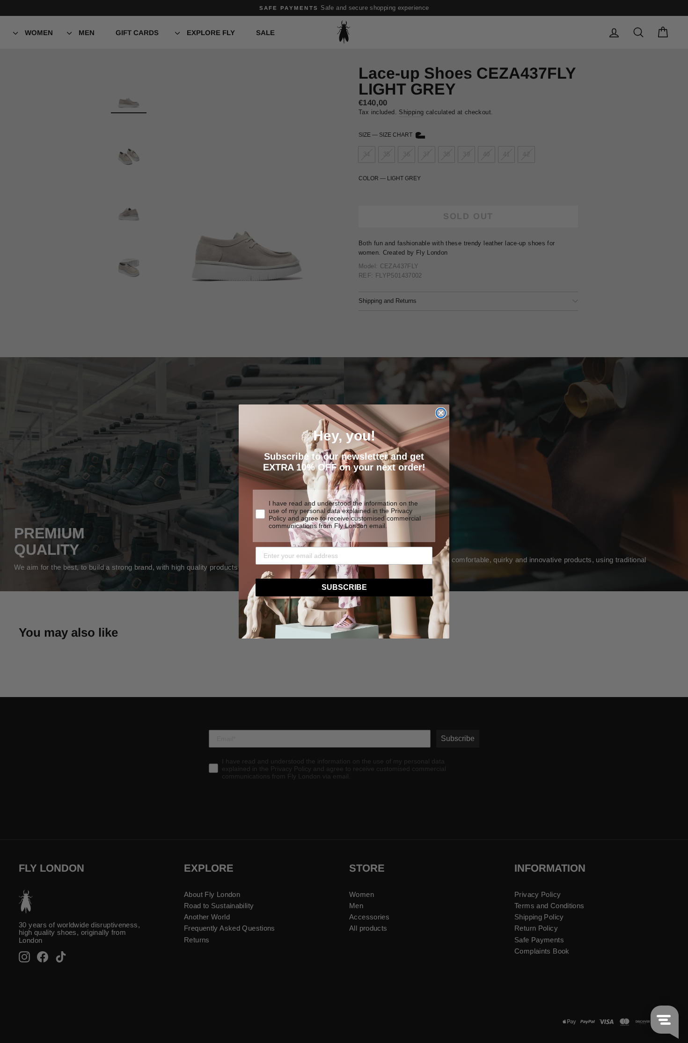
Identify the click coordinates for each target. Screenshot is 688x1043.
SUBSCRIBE (344, 587)
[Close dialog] (441, 413)
